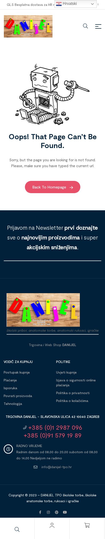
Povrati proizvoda (18, 396)
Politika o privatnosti (73, 393)
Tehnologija (13, 403)
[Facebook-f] (40, 512)
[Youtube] (65, 512)
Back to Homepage (49, 187)
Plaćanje (10, 380)
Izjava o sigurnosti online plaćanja (76, 382)
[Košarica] (86, 525)
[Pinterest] (56, 512)
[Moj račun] (52, 525)
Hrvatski (69, 3)
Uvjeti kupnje (66, 372)
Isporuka (10, 388)
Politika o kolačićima (72, 401)
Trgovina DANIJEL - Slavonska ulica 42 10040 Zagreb (52, 416)
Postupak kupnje (17, 372)
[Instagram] (48, 512)
